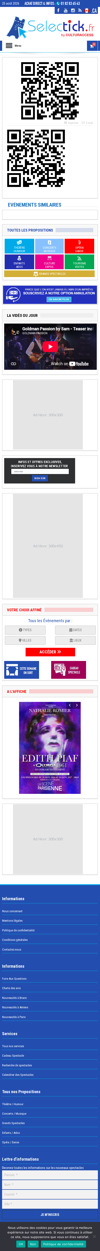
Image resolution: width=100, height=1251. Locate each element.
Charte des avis (11, 988)
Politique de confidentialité (18, 930)
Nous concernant (12, 911)
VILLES (26, 640)
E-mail (89, 123)
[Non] (94, 1236)
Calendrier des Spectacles (17, 1075)
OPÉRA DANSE (79, 249)
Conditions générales (15, 940)
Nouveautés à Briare (14, 998)
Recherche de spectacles (17, 1065)
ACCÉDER (48, 651)
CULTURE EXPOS (49, 265)
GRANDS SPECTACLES (52, 273)
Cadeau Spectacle (13, 1055)
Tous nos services (13, 1046)
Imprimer (73, 123)
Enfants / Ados (11, 1133)
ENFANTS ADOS (19, 265)
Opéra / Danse (10, 1142)
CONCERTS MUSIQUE (49, 249)
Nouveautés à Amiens (15, 1007)
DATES (77, 630)
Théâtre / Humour (12, 1104)
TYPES (27, 630)
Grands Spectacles (13, 1123)
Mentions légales (12, 920)
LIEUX (77, 640)
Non (33, 1244)
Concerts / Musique (14, 1113)
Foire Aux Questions (14, 978)
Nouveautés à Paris (14, 1017)
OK (21, 1244)
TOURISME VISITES (79, 265)
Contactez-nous (11, 949)
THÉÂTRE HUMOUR (19, 249)
